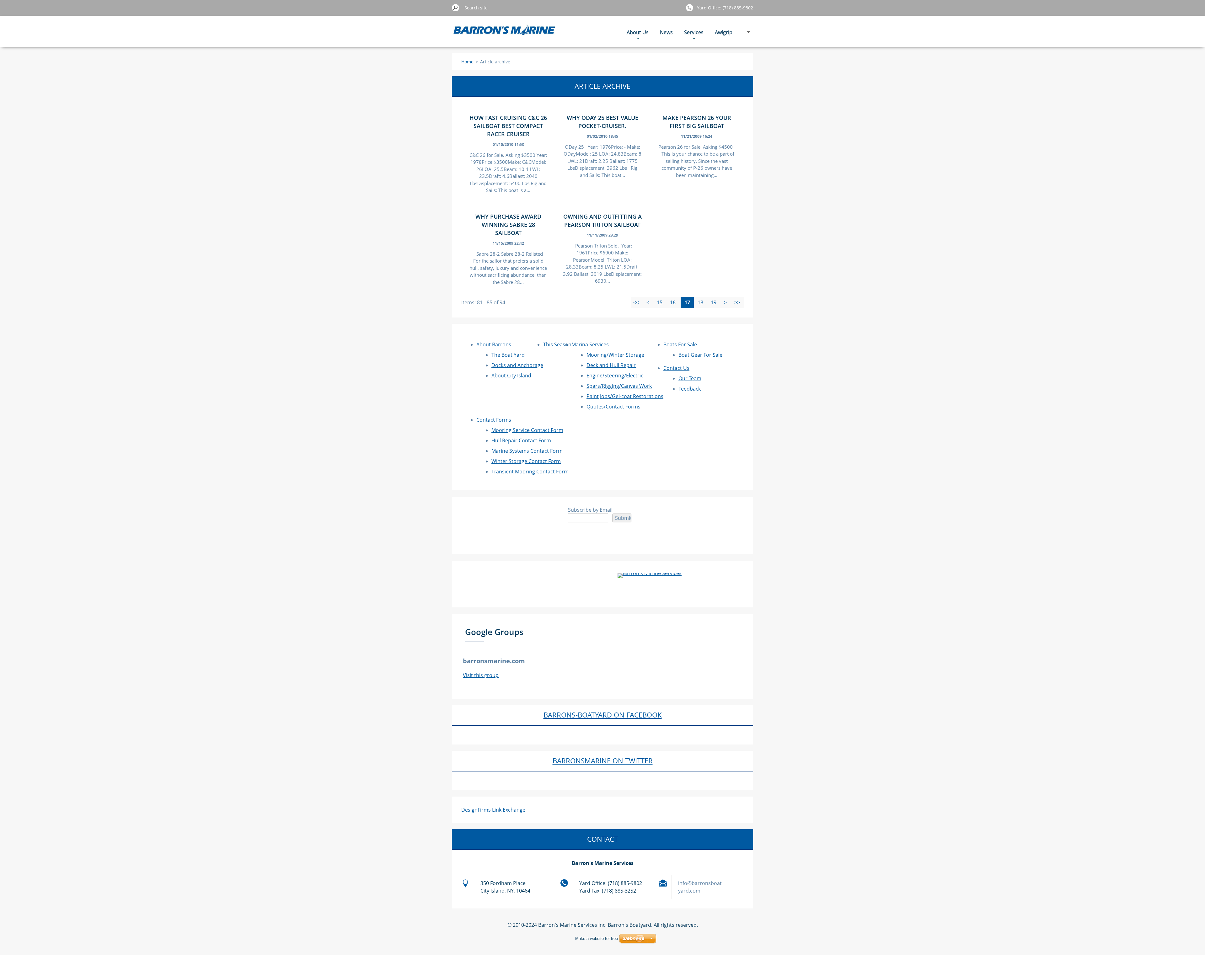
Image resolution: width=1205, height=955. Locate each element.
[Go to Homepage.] (504, 35)
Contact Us (676, 368)
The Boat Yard (508, 354)
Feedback (689, 388)
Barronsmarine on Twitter (603, 760)
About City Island (511, 375)
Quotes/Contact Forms (613, 406)
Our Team (689, 378)
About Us (638, 32)
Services (694, 32)
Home (467, 62)
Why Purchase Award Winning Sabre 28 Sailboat (508, 225)
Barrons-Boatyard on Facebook (603, 714)
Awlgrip (723, 32)
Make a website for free (596, 938)
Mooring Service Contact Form (527, 430)
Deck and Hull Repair (611, 365)
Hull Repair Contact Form (521, 440)
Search (455, 7)
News (666, 32)
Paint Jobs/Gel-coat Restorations (624, 396)
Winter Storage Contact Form (526, 461)
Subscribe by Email (590, 509)
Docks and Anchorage (517, 365)
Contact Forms (493, 419)
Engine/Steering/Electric (614, 375)
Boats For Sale (680, 344)
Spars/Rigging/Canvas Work (619, 385)
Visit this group (481, 675)
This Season (557, 344)
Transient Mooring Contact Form (530, 471)
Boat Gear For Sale (700, 354)
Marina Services (590, 344)
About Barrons (493, 344)
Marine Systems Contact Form (527, 450)
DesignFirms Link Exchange (493, 809)
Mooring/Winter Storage (615, 354)
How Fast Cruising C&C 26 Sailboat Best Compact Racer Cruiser (508, 126)
